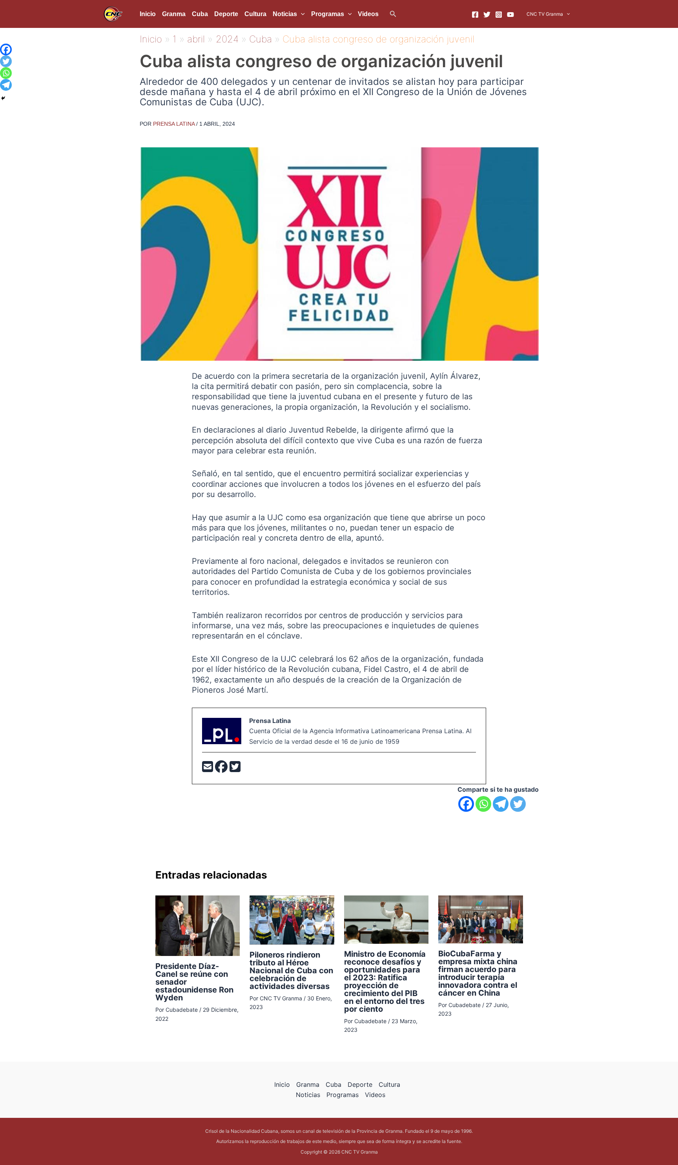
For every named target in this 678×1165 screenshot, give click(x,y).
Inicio (148, 14)
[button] (393, 14)
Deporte (226, 14)
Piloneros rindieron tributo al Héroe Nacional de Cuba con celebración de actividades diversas (291, 970)
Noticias (285, 14)
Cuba (200, 14)
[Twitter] (486, 14)
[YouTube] (510, 14)
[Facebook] (475, 14)
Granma (174, 14)
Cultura (255, 14)
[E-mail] (208, 769)
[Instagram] (498, 14)
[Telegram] (500, 804)
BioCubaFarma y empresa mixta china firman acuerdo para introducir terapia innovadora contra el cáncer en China (478, 973)
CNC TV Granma (545, 14)
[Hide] (3, 98)
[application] (301, 14)
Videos (368, 14)
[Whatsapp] (483, 804)
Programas (327, 14)
